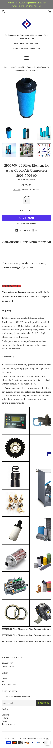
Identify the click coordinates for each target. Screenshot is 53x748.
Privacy (5, 721)
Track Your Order (9, 684)
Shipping (16, 189)
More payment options (26, 223)
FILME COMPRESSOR (26, 738)
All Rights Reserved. (41, 738)
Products (6, 681)
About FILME (7, 663)
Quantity (26, 197)
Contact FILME (8, 666)
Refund (5, 718)
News (4, 678)
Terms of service (9, 724)
